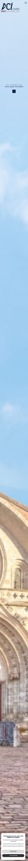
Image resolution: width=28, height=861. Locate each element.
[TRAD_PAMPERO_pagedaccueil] (10, 12)
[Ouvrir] (14, 91)
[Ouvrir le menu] (26, 3)
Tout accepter (13, 855)
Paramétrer (13, 851)
